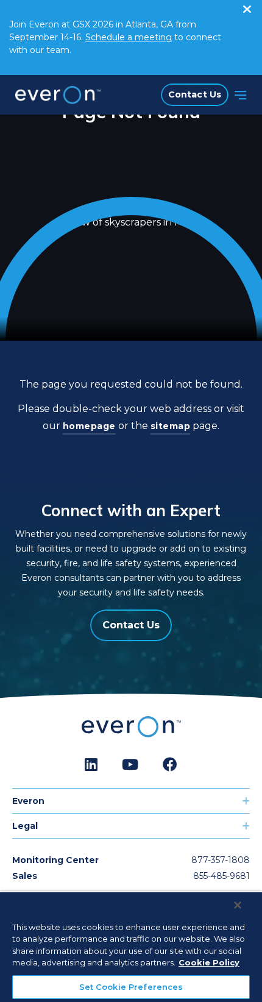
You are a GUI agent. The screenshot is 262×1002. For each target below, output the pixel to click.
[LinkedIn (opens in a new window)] (91, 765)
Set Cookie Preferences (131, 987)
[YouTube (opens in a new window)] (130, 765)
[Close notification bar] (247, 6)
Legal (25, 825)
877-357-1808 (220, 860)
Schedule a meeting (128, 37)
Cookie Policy (209, 962)
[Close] (237, 905)
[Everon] (55, 95)
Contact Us (194, 94)
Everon (28, 800)
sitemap (170, 426)
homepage (89, 426)
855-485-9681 (221, 875)
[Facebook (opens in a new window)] (170, 765)
